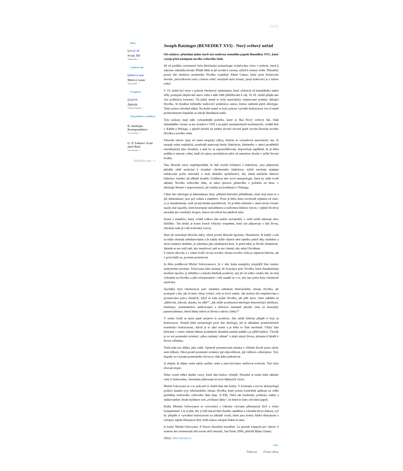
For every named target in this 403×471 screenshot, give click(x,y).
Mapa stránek (183, 467)
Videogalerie (211, 34)
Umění (161, 34)
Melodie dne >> (145, 161)
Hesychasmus (149, 34)
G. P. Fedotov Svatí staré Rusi (140, 144)
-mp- (276, 445)
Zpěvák (132, 104)
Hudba (184, 34)
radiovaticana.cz (181, 438)
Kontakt (194, 467)
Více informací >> (134, 133)
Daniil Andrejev (238, 7)
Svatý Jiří (134, 55)
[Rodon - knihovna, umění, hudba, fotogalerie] (144, 15)
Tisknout (251, 451)
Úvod (127, 34)
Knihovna (173, 34)
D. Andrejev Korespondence (137, 127)
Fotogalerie (196, 34)
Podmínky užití (169, 467)
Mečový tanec (136, 80)
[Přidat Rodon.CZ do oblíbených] (276, 34)
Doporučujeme (239, 34)
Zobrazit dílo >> (134, 59)
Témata (225, 34)
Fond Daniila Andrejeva (265, 7)
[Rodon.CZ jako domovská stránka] (271, 34)
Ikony (136, 34)
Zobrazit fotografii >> (136, 108)
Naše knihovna (257, 34)
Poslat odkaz (271, 451)
